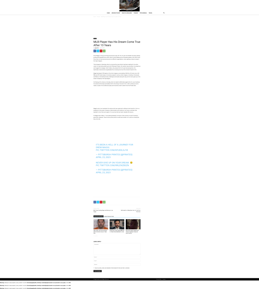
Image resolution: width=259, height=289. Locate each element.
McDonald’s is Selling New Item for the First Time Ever (130, 211)
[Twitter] (98, 51)
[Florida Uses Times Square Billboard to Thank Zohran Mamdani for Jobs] (117, 224)
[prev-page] (94, 236)
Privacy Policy (158, 279)
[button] (164, 13)
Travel (150, 13)
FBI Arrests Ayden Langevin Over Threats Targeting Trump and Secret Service (132, 232)
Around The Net (116, 13)
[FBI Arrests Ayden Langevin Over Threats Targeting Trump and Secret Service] (133, 224)
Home (108, 13)
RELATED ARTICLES (98, 216)
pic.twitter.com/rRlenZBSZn (112, 165)
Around (98, 16)
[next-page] (96, 236)
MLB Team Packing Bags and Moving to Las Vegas (103, 211)
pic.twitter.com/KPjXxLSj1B (112, 150)
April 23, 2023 (103, 157)
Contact (164, 279)
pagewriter (97, 47)
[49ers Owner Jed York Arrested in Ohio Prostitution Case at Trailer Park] (100, 224)
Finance (136, 13)
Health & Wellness (127, 13)
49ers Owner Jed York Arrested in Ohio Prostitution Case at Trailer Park (100, 232)
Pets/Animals (143, 13)
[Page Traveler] (129, 5)
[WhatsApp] (104, 51)
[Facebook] (94, 51)
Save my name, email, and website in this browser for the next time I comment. (112, 267)
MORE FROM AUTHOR (109, 216)
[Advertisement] (116, 28)
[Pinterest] (101, 51)
